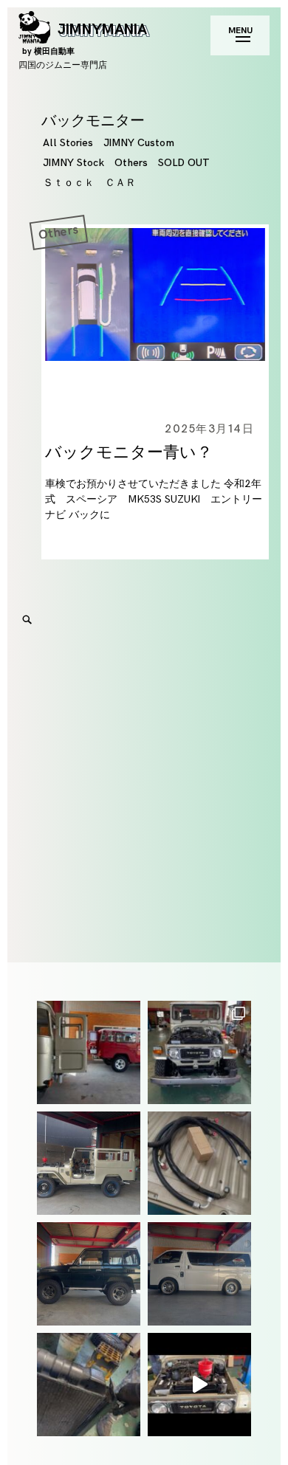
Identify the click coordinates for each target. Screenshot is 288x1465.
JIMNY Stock (73, 162)
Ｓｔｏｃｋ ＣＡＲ (89, 182)
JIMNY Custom (138, 143)
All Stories (68, 143)
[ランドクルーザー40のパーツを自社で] (199, 1163)
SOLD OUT (184, 162)
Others (131, 162)
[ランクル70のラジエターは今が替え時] (88, 1384)
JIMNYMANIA (84, 38)
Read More (39, 319)
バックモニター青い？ (129, 453)
